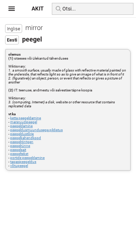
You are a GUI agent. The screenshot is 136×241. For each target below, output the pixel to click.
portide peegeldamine (27, 158)
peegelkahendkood (25, 138)
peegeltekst (19, 154)
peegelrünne (20, 146)
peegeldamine (21, 126)
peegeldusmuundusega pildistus (36, 130)
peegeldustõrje (22, 134)
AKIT (38, 8)
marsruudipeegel (23, 122)
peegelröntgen (21, 142)
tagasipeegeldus (23, 162)
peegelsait (18, 150)
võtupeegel (19, 166)
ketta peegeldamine (25, 118)
